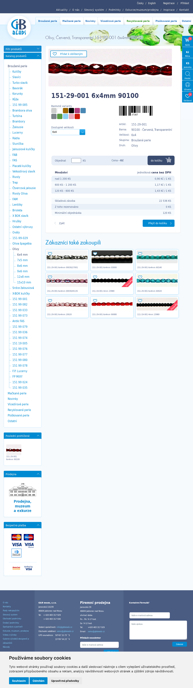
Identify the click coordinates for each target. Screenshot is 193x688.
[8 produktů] (59, 110)
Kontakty (7, 606)
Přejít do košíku (157, 223)
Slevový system (10, 614)
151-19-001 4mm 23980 (103, 290)
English (152, 3)
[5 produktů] (65, 110)
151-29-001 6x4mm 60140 (149, 267)
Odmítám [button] (38, 680)
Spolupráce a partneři (13, 626)
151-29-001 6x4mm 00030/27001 (62, 267)
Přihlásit (185, 3)
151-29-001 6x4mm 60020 (149, 290)
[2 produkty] (83, 110)
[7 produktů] (77, 116)
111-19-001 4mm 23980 (148, 314)
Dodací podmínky (11, 622)
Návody (6, 646)
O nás (5, 602)
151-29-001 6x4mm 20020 (59, 314)
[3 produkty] (77, 110)
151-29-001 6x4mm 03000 (104, 267)
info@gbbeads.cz (64, 627)
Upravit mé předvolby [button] (65, 680)
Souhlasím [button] (19, 680)
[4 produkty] (54, 110)
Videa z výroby (10, 634)
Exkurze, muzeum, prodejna (16, 630)
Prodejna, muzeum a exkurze (22, 506)
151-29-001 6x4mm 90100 (13, 458)
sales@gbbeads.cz (65, 631)
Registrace (169, 3)
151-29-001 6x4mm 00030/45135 (62, 290)
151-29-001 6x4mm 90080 (104, 314)
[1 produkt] (71, 110)
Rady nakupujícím (11, 610)
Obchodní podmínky (12, 618)
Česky (140, 3)
